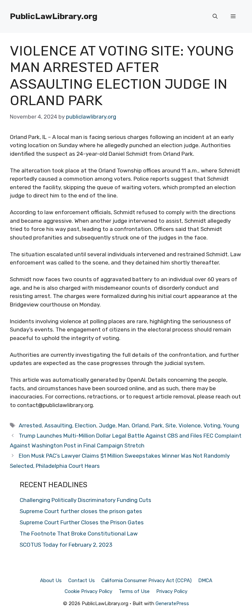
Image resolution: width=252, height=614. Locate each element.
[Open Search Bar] (215, 16)
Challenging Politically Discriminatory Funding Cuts (85, 500)
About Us (51, 580)
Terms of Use (134, 591)
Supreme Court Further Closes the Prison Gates (82, 522)
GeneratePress (172, 603)
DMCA (205, 580)
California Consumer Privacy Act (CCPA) (146, 580)
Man (123, 425)
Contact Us (81, 580)
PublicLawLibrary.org (53, 16)
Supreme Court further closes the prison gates (81, 511)
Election (85, 425)
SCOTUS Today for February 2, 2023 (66, 544)
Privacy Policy (171, 591)
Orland (140, 425)
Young (231, 425)
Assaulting (58, 425)
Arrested (30, 425)
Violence (189, 425)
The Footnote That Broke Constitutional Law (79, 533)
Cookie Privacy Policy (88, 591)
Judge (107, 425)
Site (170, 425)
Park (157, 425)
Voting (211, 425)
